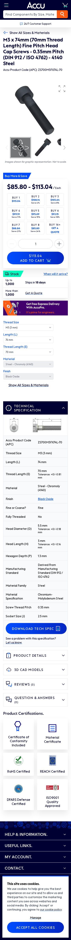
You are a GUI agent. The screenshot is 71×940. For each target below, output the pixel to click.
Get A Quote (33, 293)
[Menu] (6, 5)
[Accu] (36, 5)
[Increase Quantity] (12, 244)
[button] (62, 89)
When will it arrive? (56, 274)
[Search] (62, 14)
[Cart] (65, 5)
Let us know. (14, 642)
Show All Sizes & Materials (29, 33)
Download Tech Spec (33, 628)
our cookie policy (51, 909)
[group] (35, 110)
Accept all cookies (35, 927)
